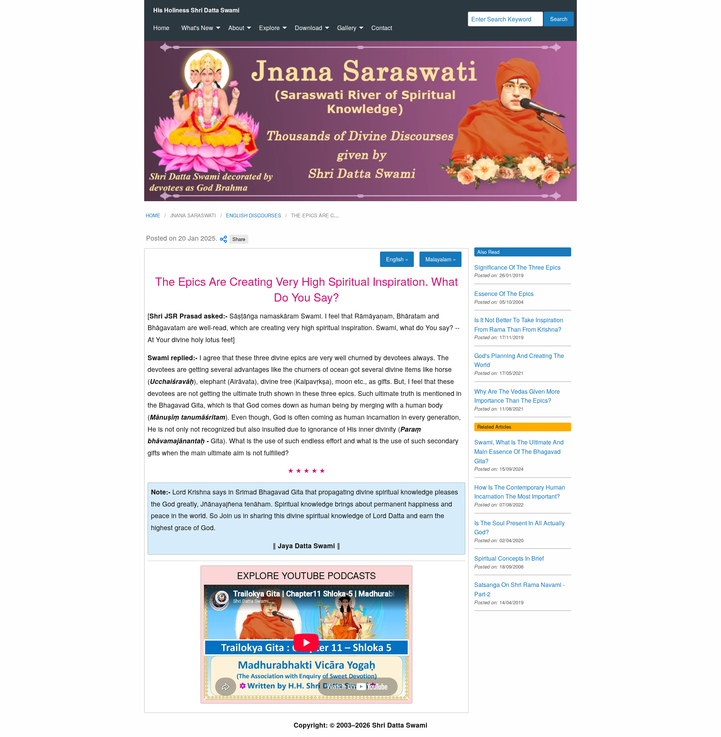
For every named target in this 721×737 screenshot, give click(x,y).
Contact (381, 27)
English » (397, 259)
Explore (269, 27)
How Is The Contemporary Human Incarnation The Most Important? (519, 492)
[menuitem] (196, 10)
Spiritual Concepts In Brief (509, 558)
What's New (197, 27)
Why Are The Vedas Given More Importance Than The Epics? (517, 396)
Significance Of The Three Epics (517, 267)
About (236, 27)
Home (161, 27)
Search (558, 19)
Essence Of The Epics (504, 293)
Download (308, 27)
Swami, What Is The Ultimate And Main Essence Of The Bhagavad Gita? (519, 451)
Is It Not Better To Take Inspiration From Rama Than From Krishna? (518, 324)
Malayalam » (440, 259)
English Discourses (253, 215)
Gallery (346, 27)
